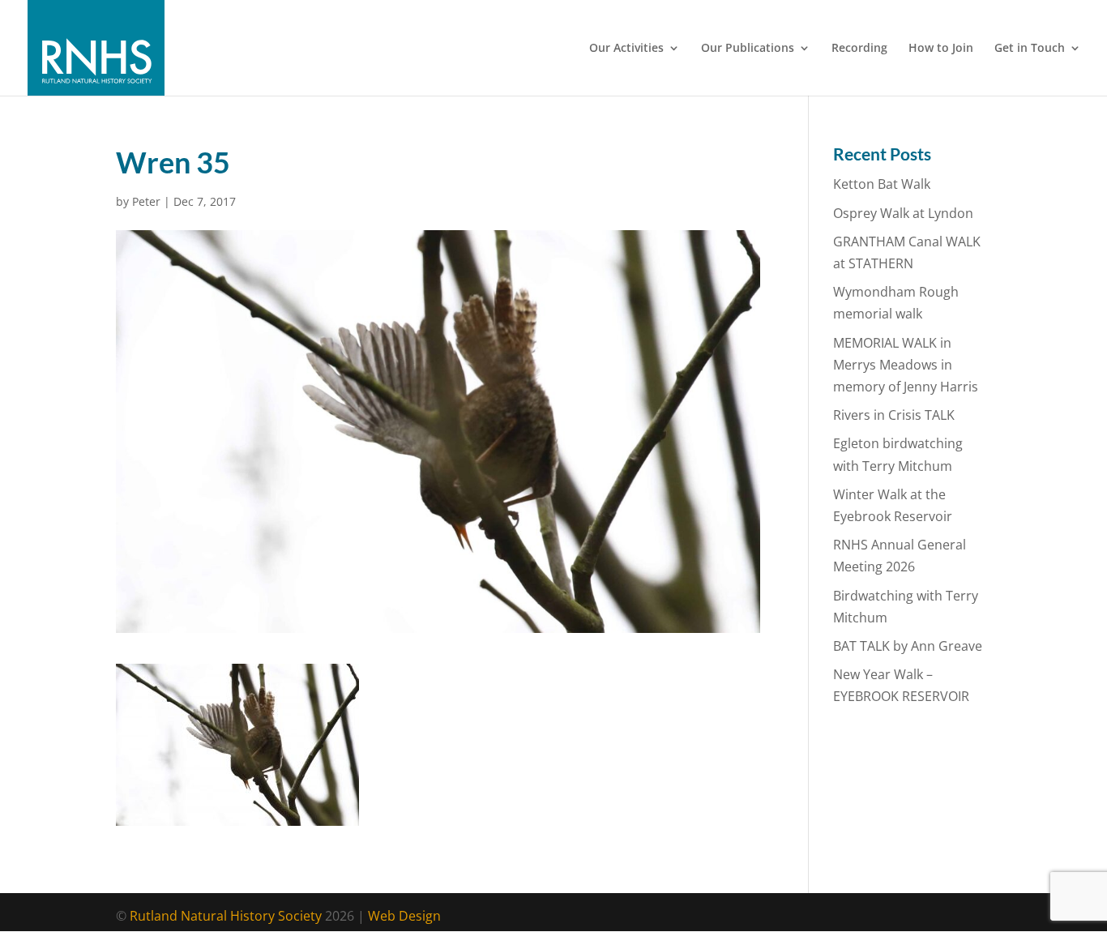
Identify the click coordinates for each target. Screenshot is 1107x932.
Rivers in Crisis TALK (894, 415)
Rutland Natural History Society (226, 916)
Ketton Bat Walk (881, 184)
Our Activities (626, 48)
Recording (859, 48)
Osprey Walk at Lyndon (903, 213)
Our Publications (747, 48)
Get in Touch (1029, 48)
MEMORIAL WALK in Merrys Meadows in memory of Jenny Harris (905, 364)
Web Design (404, 916)
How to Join (940, 48)
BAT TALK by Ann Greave (907, 646)
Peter (146, 201)
